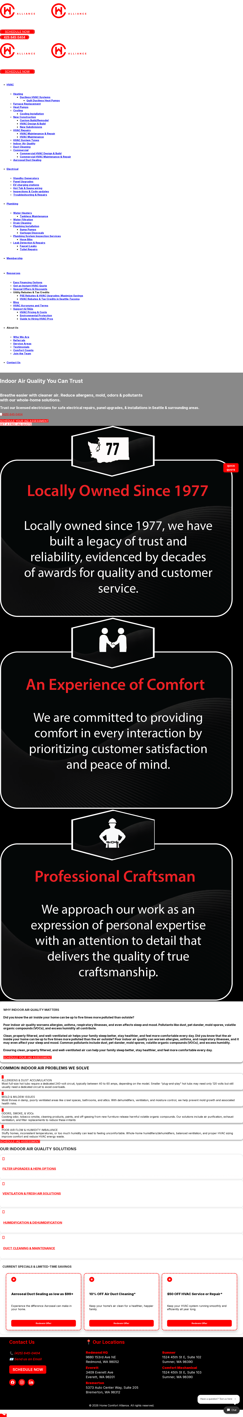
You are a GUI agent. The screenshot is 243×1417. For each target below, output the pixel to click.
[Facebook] (12, 1382)
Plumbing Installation (26, 226)
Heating (18, 93)
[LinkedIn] (31, 1382)
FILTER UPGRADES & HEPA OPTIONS (29, 1169)
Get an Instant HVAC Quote (30, 285)
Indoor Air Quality (24, 143)
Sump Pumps (28, 229)
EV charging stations (26, 184)
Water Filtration (23, 219)
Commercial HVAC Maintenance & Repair (45, 156)
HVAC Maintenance (32, 136)
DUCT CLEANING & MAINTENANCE (29, 1248)
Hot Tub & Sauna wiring (27, 188)
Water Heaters (22, 213)
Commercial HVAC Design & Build (40, 153)
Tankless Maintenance (34, 216)
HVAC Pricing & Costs (33, 312)
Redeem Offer (43, 1323)
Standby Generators (26, 178)
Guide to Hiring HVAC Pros (36, 318)
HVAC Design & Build (33, 123)
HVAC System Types (26, 140)
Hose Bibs (26, 239)
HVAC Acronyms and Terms (30, 305)
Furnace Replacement (27, 103)
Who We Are (21, 337)
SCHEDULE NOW (28, 1369)
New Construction (24, 117)
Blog (16, 302)
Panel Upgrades (23, 181)
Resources (13, 273)
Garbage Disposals (32, 232)
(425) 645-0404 (27, 1353)
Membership (15, 258)
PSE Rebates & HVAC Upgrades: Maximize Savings (51, 295)
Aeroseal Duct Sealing (27, 160)
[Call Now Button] (3, 1415)
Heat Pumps (20, 107)
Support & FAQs (23, 308)
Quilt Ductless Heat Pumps (43, 100)
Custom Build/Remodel (34, 120)
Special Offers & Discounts (30, 289)
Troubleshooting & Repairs (30, 194)
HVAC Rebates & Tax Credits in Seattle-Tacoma (50, 299)
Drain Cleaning (22, 222)
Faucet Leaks (28, 246)
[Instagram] (22, 1382)
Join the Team (22, 353)
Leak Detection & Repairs (29, 242)
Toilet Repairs (29, 249)
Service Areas (22, 343)
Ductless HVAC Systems (35, 97)
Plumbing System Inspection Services (37, 236)
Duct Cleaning (22, 146)
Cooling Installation (32, 113)
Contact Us (13, 362)
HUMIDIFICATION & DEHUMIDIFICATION (32, 1222)
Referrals (19, 340)
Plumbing (12, 203)
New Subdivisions (31, 127)
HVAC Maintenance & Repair (37, 133)
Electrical (12, 169)
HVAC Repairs (22, 130)
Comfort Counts (23, 350)
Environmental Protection (36, 315)
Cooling (18, 110)
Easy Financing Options (27, 282)
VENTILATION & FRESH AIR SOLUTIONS (31, 1193)
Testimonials (21, 346)
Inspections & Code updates (31, 191)
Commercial (20, 150)
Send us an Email (28, 1359)
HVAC (10, 84)
